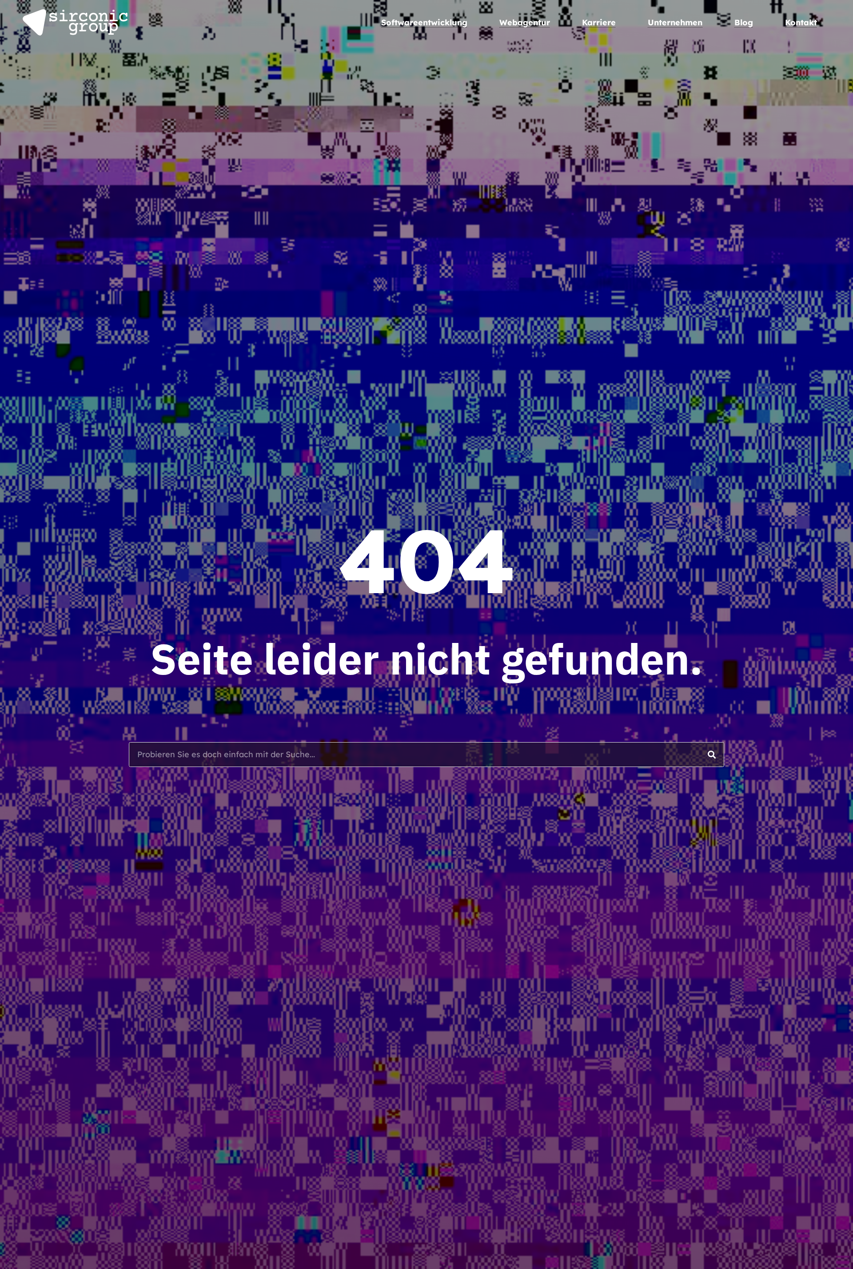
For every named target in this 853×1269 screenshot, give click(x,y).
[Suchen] (712, 755)
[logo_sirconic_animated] (75, 22)
